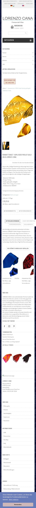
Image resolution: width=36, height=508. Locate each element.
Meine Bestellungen (9, 470)
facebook (4, 326)
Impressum (7, 417)
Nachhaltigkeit (7, 413)
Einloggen (6, 459)
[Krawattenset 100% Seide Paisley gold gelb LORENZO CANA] (5, 145)
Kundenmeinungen (15, 224)
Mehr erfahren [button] (13, 499)
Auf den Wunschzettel (10, 211)
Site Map (6, 440)
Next (33, 263)
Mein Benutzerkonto (10, 1)
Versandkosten (15, 204)
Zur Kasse (21, 3)
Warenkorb (7, 466)
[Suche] (25, 33)
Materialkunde (7, 447)
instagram (9, 326)
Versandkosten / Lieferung (11, 485)
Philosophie (7, 406)
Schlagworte (28, 224)
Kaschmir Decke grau (8, 337)
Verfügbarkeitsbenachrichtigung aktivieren (12, 190)
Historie (6, 410)
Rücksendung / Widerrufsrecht (12, 489)
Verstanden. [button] (18, 504)
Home (4, 88)
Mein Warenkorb (9, 3)
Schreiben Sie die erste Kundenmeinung (23, 162)
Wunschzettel (7, 462)
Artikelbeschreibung (12, 221)
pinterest (14, 326)
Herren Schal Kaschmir (8, 339)
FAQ (5, 443)
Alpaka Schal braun (7, 334)
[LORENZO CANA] (18, 19)
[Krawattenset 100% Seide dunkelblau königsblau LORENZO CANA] (10, 264)
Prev (3, 263)
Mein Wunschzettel (25, 1)
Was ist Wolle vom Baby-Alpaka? (11, 342)
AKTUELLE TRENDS (7, 345)
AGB (5, 432)
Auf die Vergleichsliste (25, 211)
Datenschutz (7, 436)
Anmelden (29, 3)
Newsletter (6, 420)
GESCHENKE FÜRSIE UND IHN (9, 81)
